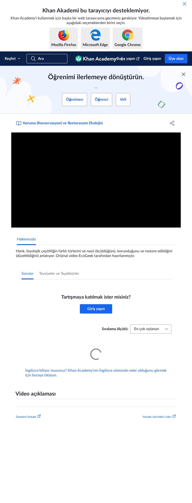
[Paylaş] (172, 123)
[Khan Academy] (95, 59)
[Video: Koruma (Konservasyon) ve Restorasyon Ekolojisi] (96, 180)
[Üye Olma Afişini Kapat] (183, 74)
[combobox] (150, 329)
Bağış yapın (125, 59)
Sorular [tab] (27, 273)
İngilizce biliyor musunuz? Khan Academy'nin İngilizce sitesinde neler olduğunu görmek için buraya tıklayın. (95, 366)
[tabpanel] (96, 251)
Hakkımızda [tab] (26, 239)
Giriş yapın (152, 59)
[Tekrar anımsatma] (184, 3)
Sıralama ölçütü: (115, 329)
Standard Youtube (26, 410)
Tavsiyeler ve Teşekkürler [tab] (59, 273)
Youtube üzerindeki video (156, 410)
